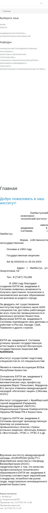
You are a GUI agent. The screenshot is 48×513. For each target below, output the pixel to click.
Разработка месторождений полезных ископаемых (18, 50)
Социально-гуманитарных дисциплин (19, 60)
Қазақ (3, 24)
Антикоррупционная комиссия (15, 36)
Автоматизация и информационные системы (22, 69)
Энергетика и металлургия (12, 54)
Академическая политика (12, 33)
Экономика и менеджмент (13, 63)
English (3, 27)
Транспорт (5, 66)
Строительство (7, 57)
